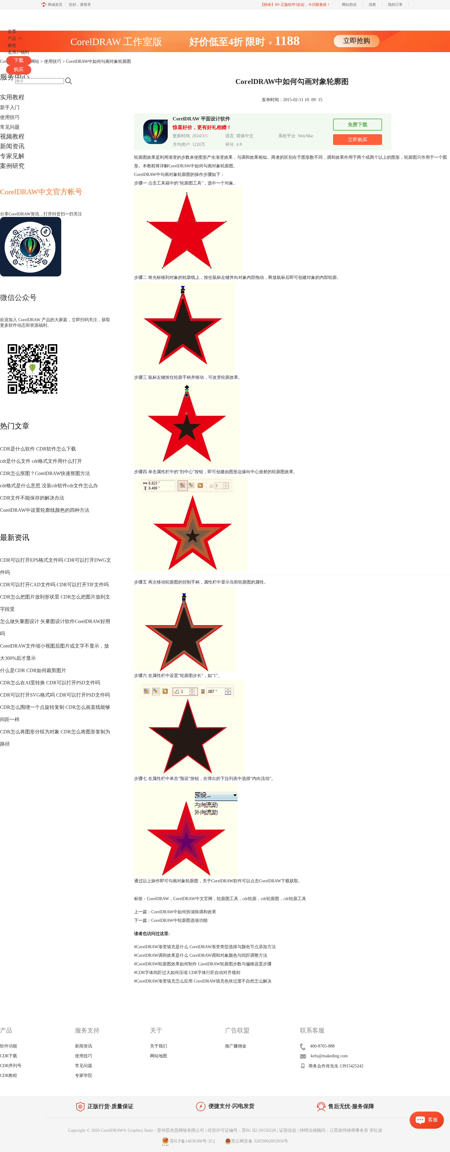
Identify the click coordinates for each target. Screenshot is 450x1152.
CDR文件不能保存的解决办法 (32, 497)
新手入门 (10, 107)
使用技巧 (10, 117)
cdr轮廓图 (270, 898)
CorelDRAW (24, 16)
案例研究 (12, 165)
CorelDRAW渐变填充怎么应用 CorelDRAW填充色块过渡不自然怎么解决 (203, 981)
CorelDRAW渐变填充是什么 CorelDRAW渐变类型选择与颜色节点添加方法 (205, 947)
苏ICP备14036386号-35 (190, 1141)
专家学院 (83, 1075)
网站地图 (158, 1056)
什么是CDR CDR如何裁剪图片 (33, 670)
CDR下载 (8, 1056)
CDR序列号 (10, 1065)
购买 (19, 69)
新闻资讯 (12, 146)
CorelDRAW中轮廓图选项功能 (179, 920)
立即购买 (357, 139)
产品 (12, 38)
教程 (12, 45)
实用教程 (12, 97)
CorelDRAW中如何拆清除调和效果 (183, 912)
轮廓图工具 (227, 898)
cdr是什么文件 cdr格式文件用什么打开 (41, 461)
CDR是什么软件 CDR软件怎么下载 (38, 448)
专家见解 (12, 156)
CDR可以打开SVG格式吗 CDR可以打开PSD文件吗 (55, 695)
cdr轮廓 (249, 898)
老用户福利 (18, 52)
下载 (19, 60)
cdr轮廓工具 (294, 898)
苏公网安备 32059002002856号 (259, 1141)
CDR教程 (8, 1075)
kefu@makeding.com (329, 1056)
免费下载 (357, 124)
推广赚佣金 (235, 1046)
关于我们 (158, 1046)
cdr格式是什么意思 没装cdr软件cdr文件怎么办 (49, 485)
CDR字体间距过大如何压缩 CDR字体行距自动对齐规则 (187, 972)
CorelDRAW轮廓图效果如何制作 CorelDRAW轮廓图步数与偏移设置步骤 (203, 964)
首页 (12, 31)
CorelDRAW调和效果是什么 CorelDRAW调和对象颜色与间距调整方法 (200, 955)
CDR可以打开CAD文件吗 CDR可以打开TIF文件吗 (54, 584)
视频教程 (12, 136)
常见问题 (10, 127)
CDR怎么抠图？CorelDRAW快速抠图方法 (45, 473)
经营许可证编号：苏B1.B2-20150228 (242, 1130)
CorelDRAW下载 (274, 881)
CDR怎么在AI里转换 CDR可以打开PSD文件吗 (50, 682)
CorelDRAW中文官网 (192, 898)
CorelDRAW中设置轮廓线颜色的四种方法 (44, 510)
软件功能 (8, 1046)
